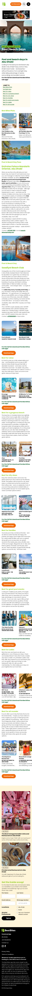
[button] (28, 4)
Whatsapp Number (23, 900)
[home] (4, 4)
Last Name (20, 893)
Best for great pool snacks (11, 100)
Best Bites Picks (7, 87)
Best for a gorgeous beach (11, 93)
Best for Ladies (7, 102)
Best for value (7, 91)
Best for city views (8, 96)
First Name (5, 893)
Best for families (8, 98)
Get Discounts (15, 4)
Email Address (6, 900)
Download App (9, 353)
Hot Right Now (7, 89)
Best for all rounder (8, 104)
